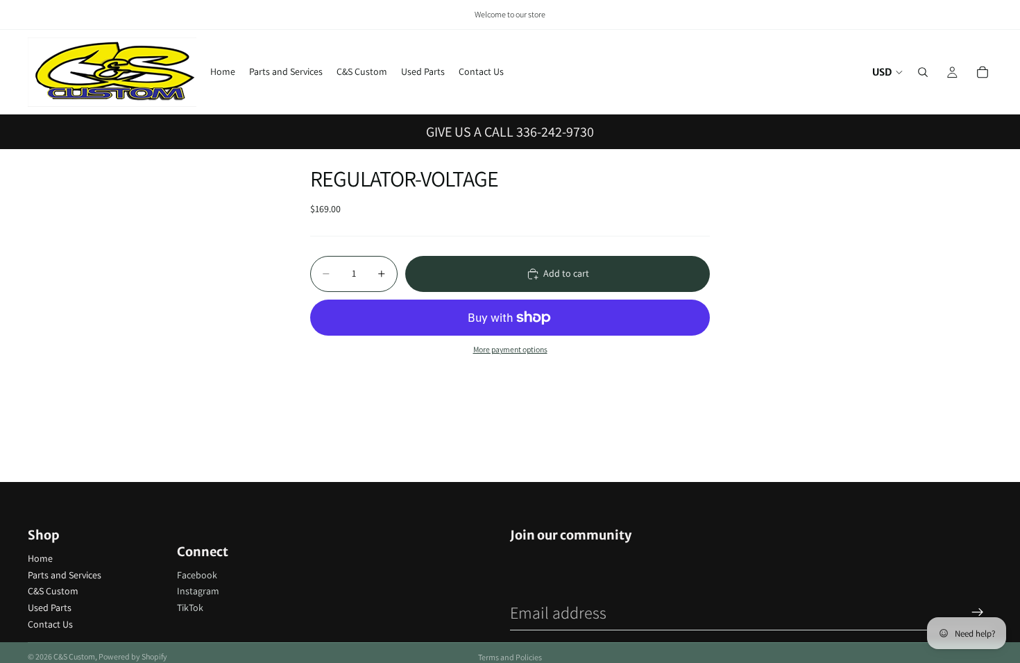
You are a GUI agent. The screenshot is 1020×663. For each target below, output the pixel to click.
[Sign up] (977, 612)
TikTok (190, 607)
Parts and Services (64, 575)
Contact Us (50, 624)
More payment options (510, 349)
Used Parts (49, 607)
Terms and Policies (510, 657)
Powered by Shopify (133, 656)
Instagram (198, 591)
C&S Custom (53, 591)
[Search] (923, 72)
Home (40, 558)
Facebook (197, 575)
